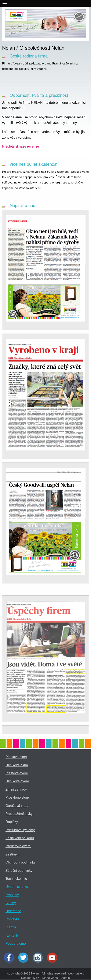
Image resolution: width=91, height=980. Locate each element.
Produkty (12, 894)
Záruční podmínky (19, 870)
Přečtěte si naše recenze (20, 146)
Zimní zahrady (16, 789)
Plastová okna (16, 756)
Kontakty (12, 935)
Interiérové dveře (18, 845)
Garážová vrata (17, 805)
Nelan (35, 973)
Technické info (16, 878)
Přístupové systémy (20, 829)
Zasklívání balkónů (20, 837)
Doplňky (12, 821)
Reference (13, 910)
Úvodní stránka (17, 886)
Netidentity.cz (30, 978)
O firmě (11, 927)
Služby (11, 902)
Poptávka (13, 919)
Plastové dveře (17, 773)
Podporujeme (16, 943)
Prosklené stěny (18, 797)
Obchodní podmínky (21, 862)
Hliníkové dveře (17, 781)
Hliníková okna (17, 764)
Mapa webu (50, 978)
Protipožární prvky (19, 813)
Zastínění (12, 854)
